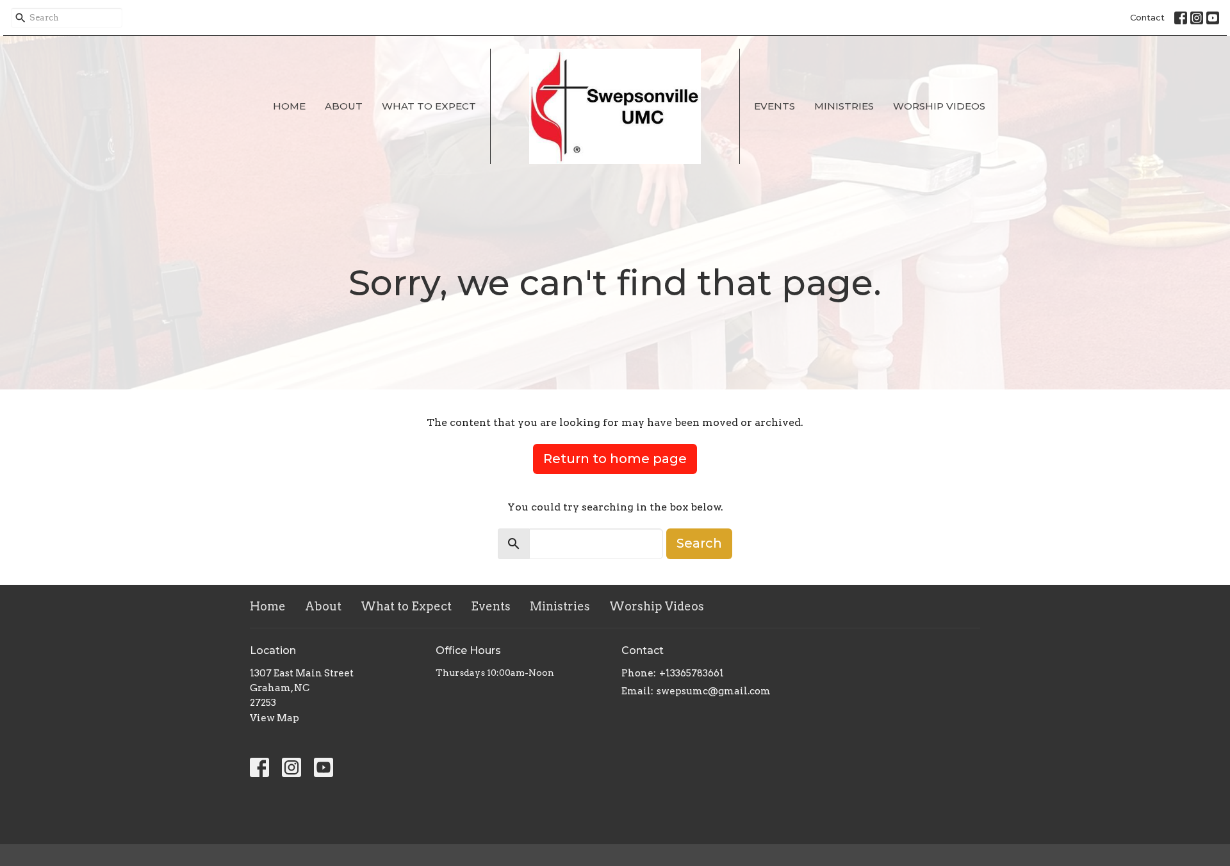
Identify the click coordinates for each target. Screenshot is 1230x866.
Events (774, 106)
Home (289, 106)
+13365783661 (691, 673)
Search (699, 543)
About (344, 106)
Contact (1147, 17)
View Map (274, 718)
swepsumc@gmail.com (714, 691)
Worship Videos (939, 106)
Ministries (844, 106)
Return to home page (615, 458)
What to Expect (429, 106)
